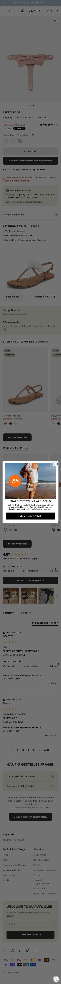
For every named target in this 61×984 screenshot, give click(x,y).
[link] (30, 481)
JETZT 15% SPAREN (30, 516)
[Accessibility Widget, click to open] (56, 979)
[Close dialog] (55, 464)
